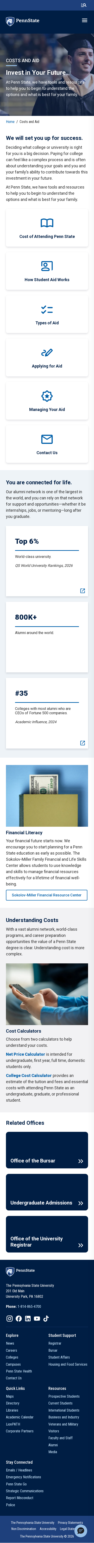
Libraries (12, 1410)
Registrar (54, 1343)
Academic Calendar (20, 1417)
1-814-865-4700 (29, 1306)
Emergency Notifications (23, 1477)
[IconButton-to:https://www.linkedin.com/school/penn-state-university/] (27, 1318)
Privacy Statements (70, 1522)
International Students (63, 1410)
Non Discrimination (23, 1529)
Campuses (13, 1364)
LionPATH (13, 1424)
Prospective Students (64, 1396)
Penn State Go (16, 1484)
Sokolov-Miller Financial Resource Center (46, 895)
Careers (11, 1350)
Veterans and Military (63, 1424)
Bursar (52, 1350)
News (10, 1343)
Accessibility (48, 1529)
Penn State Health (19, 1371)
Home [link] (10, 122)
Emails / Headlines (19, 1470)
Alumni (53, 1445)
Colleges (12, 1357)
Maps (10, 1396)
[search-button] (83, 5)
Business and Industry (63, 1417)
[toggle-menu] (84, 20)
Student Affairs (59, 1357)
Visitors (53, 1431)
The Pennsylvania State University (32, 1522)
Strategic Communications (25, 1491)
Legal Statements (71, 1529)
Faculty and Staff (60, 1438)
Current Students (60, 1403)
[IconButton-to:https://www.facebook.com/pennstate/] (18, 1318)
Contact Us (14, 1378)
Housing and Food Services (67, 1364)
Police (10, 1505)
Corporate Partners (20, 1431)
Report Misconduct (19, 1498)
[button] (80, 1530)
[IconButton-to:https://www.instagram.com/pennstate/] (9, 1318)
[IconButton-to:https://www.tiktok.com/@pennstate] (46, 1318)
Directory (12, 1403)
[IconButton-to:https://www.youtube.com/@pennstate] (37, 1318)
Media (52, 1452)
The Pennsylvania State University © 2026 (47, 1536)
